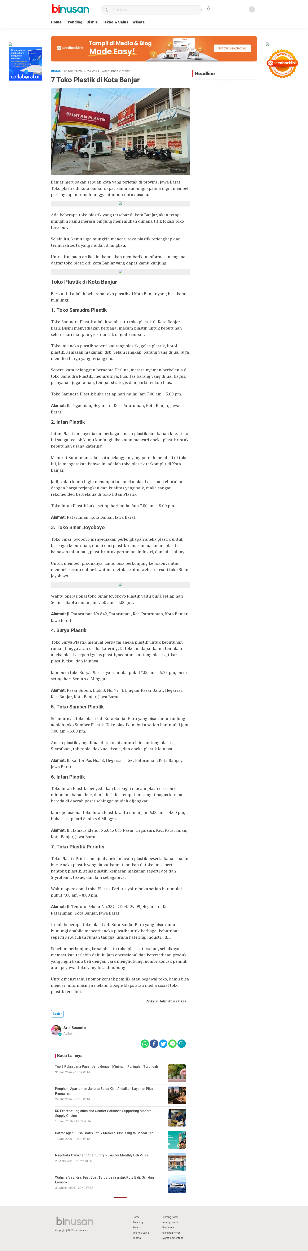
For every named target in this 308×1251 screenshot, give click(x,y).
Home (56, 22)
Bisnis (92, 22)
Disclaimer (168, 1227)
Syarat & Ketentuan (173, 1238)
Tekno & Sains (115, 22)
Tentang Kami (170, 1217)
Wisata (138, 22)
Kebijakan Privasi (171, 1233)
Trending (74, 22)
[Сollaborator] (25, 79)
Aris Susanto (74, 1028)
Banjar (57, 1014)
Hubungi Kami (170, 1222)
